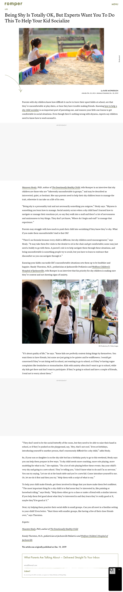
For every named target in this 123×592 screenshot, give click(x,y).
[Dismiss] (119, 569)
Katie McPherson (110, 90)
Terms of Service (53, 575)
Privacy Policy (63, 575)
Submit (27, 571)
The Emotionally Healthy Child (66, 187)
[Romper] (13, 4)
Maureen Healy (29, 187)
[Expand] (111, 569)
